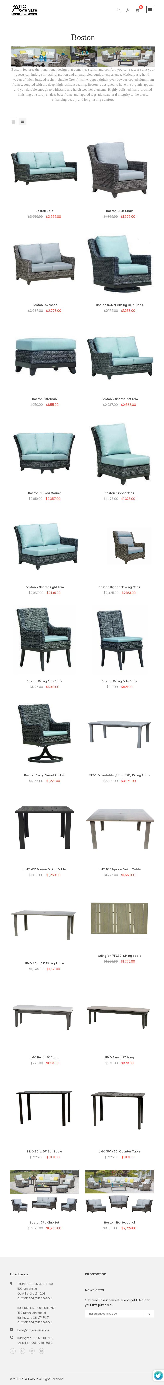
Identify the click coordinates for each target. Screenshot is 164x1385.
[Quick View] (34, 177)
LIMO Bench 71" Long (119, 1057)
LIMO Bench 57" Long (44, 1057)
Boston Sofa (45, 211)
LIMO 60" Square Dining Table (119, 869)
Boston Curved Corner (44, 493)
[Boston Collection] (83, 56)
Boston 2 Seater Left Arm (119, 399)
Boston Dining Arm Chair (44, 681)
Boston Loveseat (44, 305)
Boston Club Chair (119, 211)
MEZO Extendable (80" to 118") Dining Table (119, 775)
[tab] (22, 122)
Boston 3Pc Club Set (44, 1223)
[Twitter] (32, 1351)
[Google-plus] (22, 1351)
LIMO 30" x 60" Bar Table (44, 1151)
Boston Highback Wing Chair (119, 587)
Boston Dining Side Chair (119, 681)
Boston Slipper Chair (119, 493)
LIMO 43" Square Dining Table (44, 869)
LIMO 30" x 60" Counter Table (119, 1151)
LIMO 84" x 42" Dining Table (44, 963)
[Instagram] (41, 1351)
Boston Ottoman (44, 399)
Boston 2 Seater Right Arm (44, 587)
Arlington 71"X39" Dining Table (119, 956)
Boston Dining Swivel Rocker (44, 775)
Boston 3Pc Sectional (119, 1223)
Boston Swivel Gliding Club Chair (119, 305)
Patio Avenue (19, 1274)
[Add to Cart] (45, 177)
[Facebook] (13, 1351)
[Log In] (128, 11)
